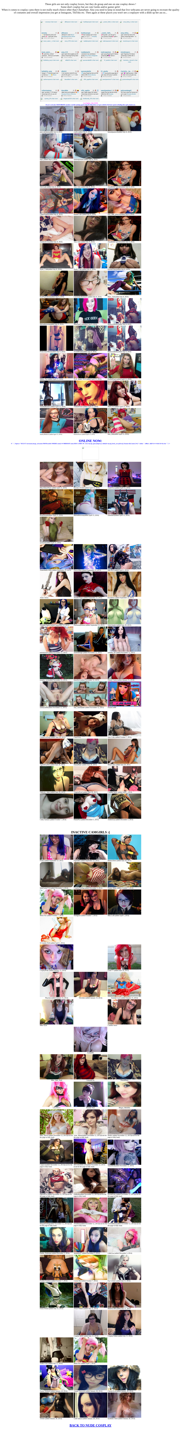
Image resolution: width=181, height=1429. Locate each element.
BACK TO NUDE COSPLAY (90, 1425)
